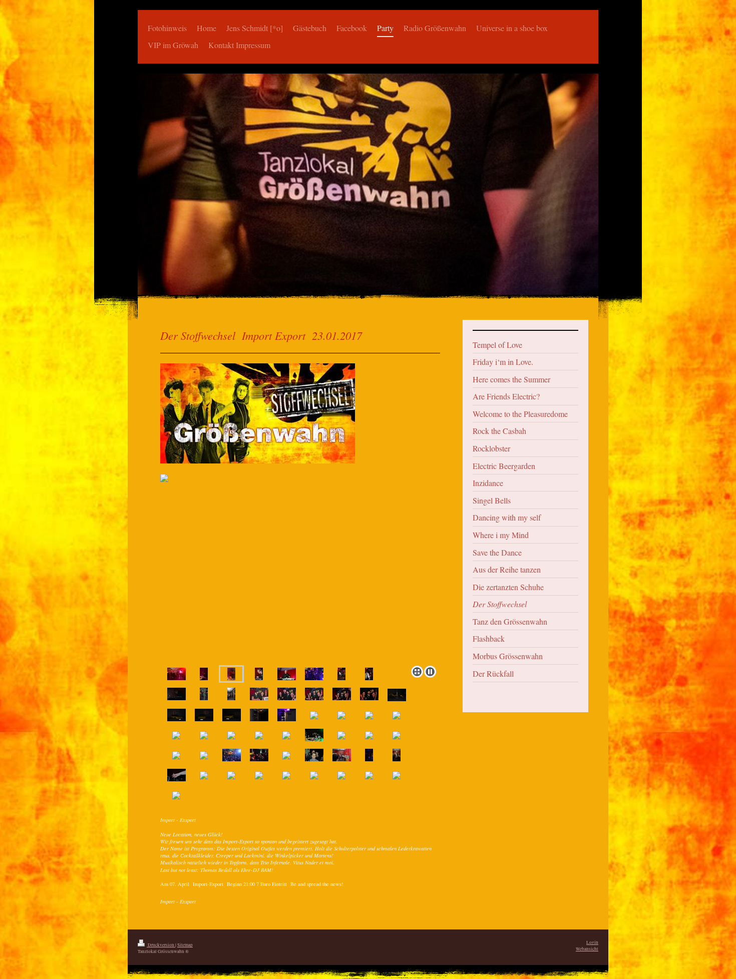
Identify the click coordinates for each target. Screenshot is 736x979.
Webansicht (587, 948)
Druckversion (161, 944)
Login (592, 942)
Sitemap (185, 944)
